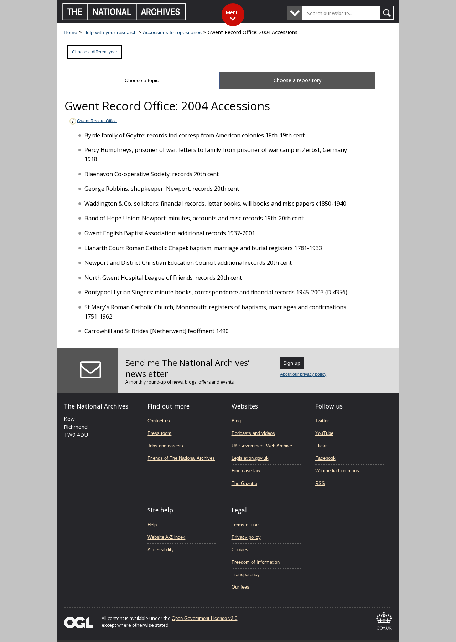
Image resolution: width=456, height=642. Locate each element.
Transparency (246, 574)
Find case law (246, 470)
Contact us (158, 420)
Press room (159, 433)
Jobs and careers (165, 445)
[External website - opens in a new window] (384, 630)
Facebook (325, 458)
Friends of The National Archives (181, 458)
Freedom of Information (256, 562)
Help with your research (110, 32)
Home (70, 32)
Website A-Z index (166, 537)
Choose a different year (94, 51)
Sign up (291, 363)
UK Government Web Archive (262, 445)
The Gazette (244, 483)
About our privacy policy (303, 374)
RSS (320, 483)
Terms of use (245, 524)
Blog (236, 420)
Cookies (240, 549)
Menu (232, 12)
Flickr (321, 445)
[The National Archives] (124, 18)
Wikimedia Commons (337, 470)
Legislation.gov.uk (250, 458)
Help (152, 524)
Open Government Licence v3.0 (204, 618)
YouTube (324, 433)
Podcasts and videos (253, 433)
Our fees (240, 587)
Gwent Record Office (97, 120)
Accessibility (160, 549)
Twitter (322, 420)
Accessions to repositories (172, 32)
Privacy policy (246, 537)
